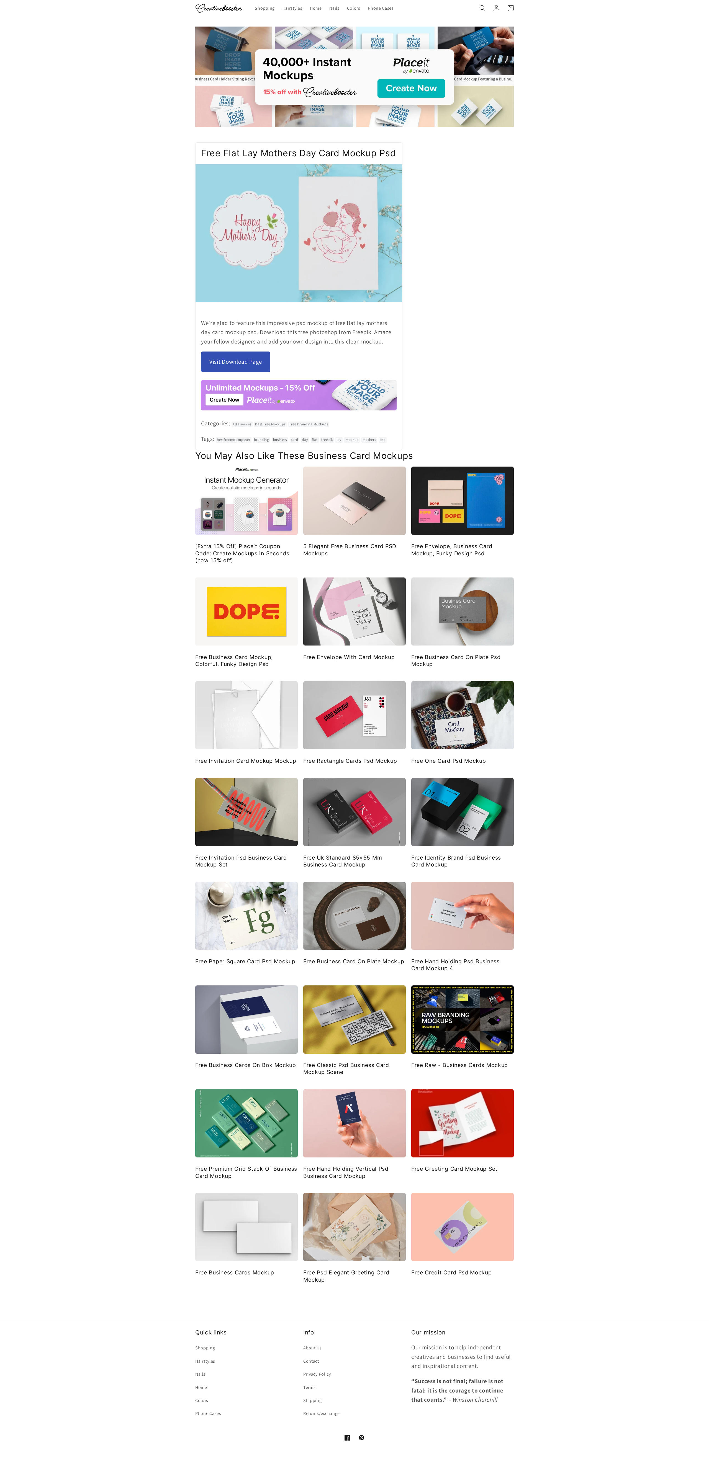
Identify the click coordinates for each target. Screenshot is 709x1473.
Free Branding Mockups (308, 424)
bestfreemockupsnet (233, 439)
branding (261, 439)
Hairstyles (205, 1361)
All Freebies (242, 424)
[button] (483, 8)
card (294, 439)
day (305, 439)
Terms (309, 1387)
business (280, 439)
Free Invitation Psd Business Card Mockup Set (241, 861)
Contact (311, 1361)
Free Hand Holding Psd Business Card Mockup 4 (455, 965)
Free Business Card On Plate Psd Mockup (455, 660)
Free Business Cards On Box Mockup (245, 1065)
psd (383, 439)
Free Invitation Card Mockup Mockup (245, 761)
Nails (200, 1374)
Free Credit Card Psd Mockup (451, 1272)
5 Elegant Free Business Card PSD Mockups (349, 549)
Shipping (312, 1400)
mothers (369, 439)
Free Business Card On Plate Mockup (353, 961)
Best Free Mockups (270, 424)
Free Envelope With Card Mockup (349, 657)
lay (338, 439)
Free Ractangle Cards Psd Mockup (350, 761)
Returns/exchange (321, 1413)
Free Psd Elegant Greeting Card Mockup (346, 1276)
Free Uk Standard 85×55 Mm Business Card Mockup (342, 861)
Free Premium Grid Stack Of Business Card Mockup (246, 1172)
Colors (201, 1400)
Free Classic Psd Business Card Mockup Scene (346, 1068)
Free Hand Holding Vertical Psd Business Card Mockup (346, 1172)
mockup (352, 439)
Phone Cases (208, 1413)
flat (315, 439)
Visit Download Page (235, 361)
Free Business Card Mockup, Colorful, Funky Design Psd (234, 660)
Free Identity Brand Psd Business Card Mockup (456, 861)
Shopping (205, 1348)
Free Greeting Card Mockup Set (454, 1168)
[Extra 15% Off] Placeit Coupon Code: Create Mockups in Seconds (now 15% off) (242, 553)
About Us (312, 1348)
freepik (327, 439)
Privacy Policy (317, 1374)
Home (201, 1387)
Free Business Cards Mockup (234, 1272)
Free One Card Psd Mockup (448, 761)
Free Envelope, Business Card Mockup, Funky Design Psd (451, 549)
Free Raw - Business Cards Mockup (459, 1065)
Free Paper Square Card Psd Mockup (245, 961)
